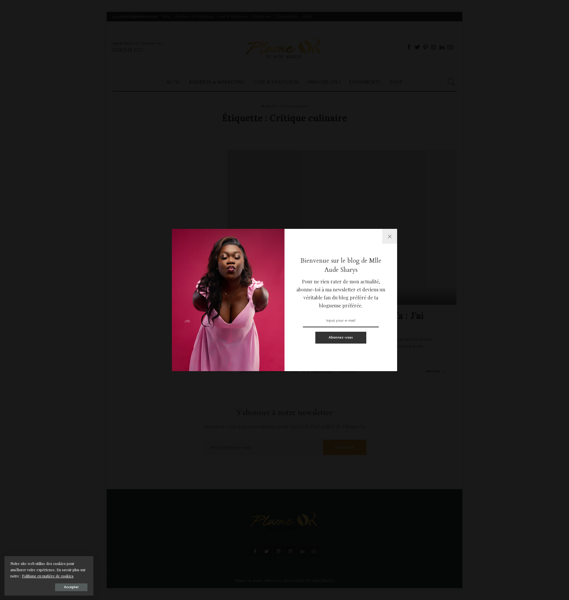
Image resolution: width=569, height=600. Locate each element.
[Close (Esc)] (389, 236)
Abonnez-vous (341, 337)
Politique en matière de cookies (47, 576)
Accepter (71, 587)
